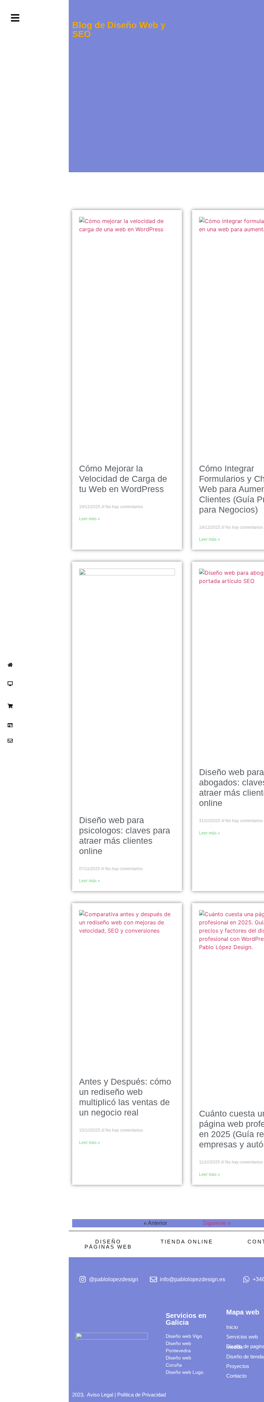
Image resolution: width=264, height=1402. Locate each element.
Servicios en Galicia (186, 1319)
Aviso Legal (100, 1395)
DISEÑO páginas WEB (108, 1244)
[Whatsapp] (24, 1074)
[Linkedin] (16, 1074)
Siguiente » (217, 1223)
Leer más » (89, 518)
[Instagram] (8, 1074)
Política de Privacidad (141, 1395)
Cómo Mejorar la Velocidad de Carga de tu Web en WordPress (123, 479)
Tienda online (187, 1242)
